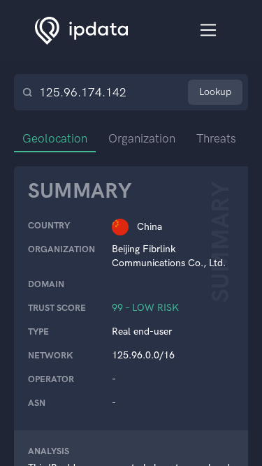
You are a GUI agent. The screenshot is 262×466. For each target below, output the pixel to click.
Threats (216, 138)
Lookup (215, 92)
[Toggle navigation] (208, 30)
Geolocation (54, 138)
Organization (141, 138)
